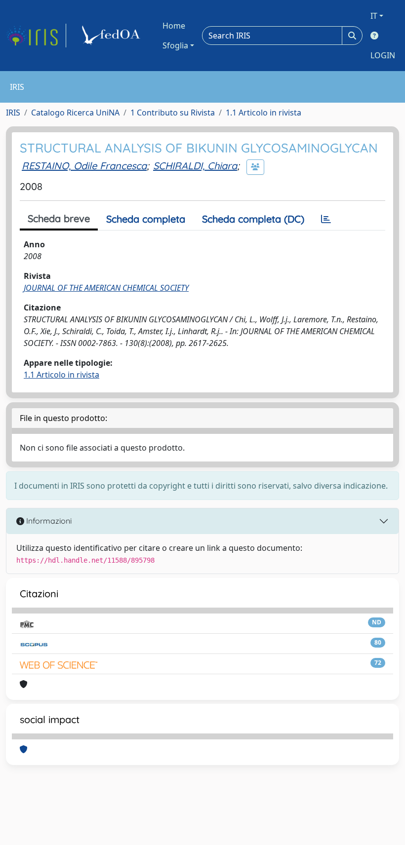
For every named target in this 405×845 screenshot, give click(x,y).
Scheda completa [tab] (145, 219)
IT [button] (373, 15)
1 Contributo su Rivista (172, 112)
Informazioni (48, 521)
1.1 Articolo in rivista (263, 112)
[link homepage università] (112, 35)
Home (173, 25)
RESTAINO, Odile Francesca (84, 165)
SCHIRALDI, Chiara (195, 165)
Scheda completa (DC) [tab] (253, 219)
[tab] (326, 219)
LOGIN (382, 55)
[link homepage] (36, 35)
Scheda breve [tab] (59, 218)
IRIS (13, 112)
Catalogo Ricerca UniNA (75, 112)
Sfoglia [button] (175, 45)
